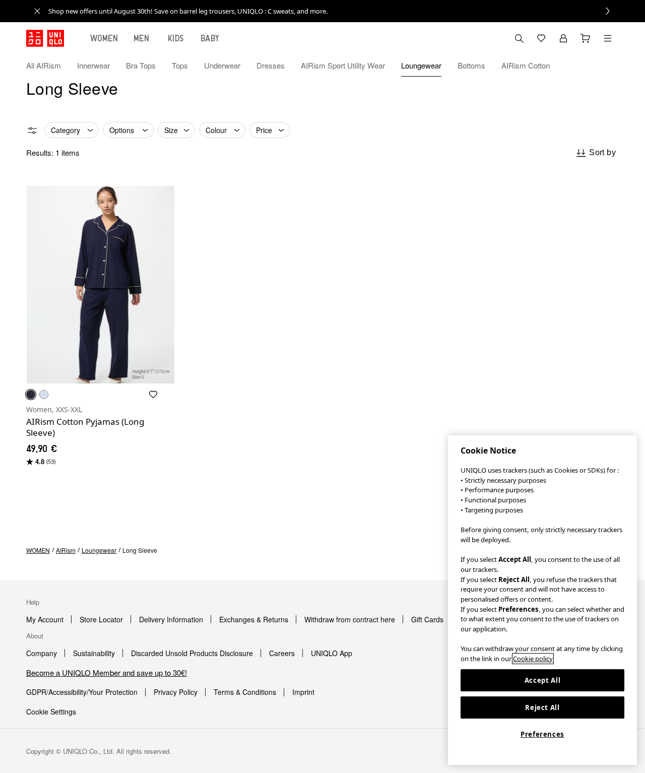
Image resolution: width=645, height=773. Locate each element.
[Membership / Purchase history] (563, 38)
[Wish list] (541, 38)
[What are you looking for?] (519, 38)
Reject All (542, 707)
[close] (37, 11)
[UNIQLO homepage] (45, 38)
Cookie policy (533, 658)
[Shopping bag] (585, 38)
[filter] (32, 130)
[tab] (104, 38)
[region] (542, 600)
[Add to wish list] (153, 394)
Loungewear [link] (99, 550)
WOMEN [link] (38, 550)
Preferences (542, 734)
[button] (608, 65)
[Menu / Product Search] (608, 38)
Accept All (543, 680)
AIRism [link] (66, 550)
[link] (333, 11)
